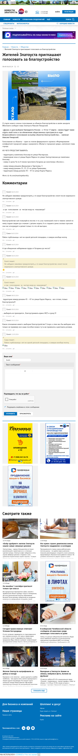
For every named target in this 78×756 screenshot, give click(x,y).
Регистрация (68, 12)
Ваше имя (8, 356)
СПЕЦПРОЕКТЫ (8, 24)
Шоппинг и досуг (50, 704)
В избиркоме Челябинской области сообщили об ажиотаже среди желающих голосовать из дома (55, 631)
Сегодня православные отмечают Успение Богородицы (17, 630)
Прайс (42, 720)
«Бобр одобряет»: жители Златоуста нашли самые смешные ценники (18, 545)
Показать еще (39, 691)
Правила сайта (7, 715)
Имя (3, 201)
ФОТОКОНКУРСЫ (23, 24)
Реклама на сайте (50, 715)
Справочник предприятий (33, 19)
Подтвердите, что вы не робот (17, 394)
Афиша (42, 708)
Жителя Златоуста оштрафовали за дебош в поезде (18, 672)
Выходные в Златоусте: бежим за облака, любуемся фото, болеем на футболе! (55, 673)
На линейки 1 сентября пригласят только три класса (17, 587)
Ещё (48, 19)
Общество (25, 47)
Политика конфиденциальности (10, 737)
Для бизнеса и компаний (17, 704)
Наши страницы (12, 710)
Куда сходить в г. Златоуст (48, 711)
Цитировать (8, 201)
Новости (16, 19)
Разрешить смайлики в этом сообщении (23, 407)
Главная (6, 19)
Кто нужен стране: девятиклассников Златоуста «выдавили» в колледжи (56, 545)
